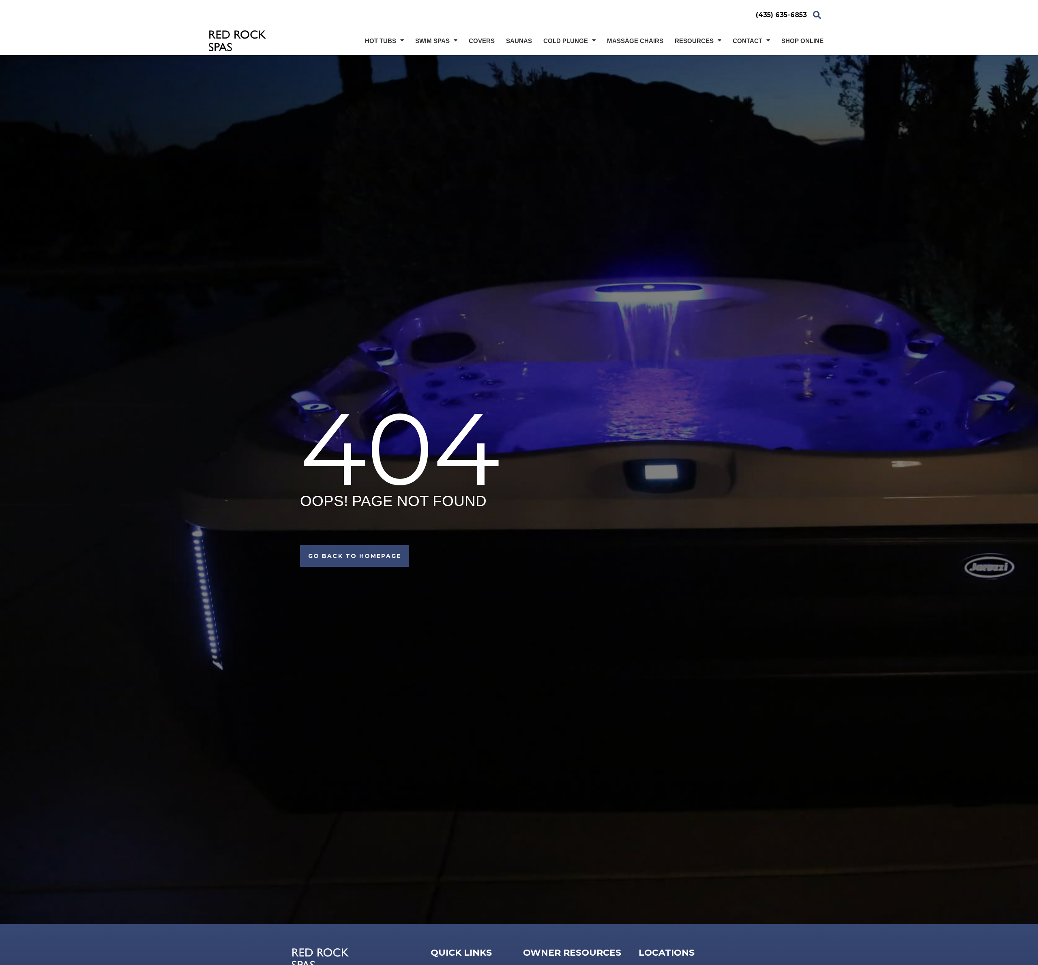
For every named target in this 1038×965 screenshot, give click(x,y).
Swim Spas (432, 40)
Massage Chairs (635, 40)
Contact (747, 40)
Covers (482, 40)
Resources (694, 40)
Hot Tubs (380, 40)
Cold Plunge (565, 40)
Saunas (519, 40)
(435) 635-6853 (781, 15)
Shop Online (802, 40)
